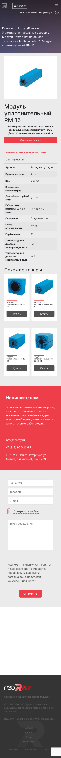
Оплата (48, 749)
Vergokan (39, 718)
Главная (7, 28)
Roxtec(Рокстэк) (29, 28)
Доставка (13, 749)
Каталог (28, 728)
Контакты (28, 741)
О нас (28, 737)
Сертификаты (15, 159)
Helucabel (20, 718)
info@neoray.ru (45, 12)
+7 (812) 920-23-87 (28, 12)
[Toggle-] (56, 6)
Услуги (28, 732)
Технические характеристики (26, 152)
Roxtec (30, 718)
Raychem (9, 718)
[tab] (30, 153)
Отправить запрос (30, 140)
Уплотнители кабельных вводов (24, 32)
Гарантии (30, 749)
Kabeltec (50, 718)
